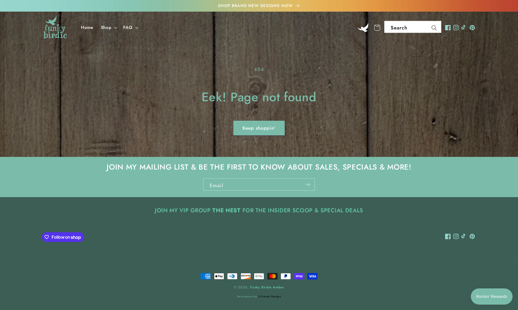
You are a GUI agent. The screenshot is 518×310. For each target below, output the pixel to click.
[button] (108, 27)
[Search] (434, 28)
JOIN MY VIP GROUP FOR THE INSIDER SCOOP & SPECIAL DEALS (259, 210)
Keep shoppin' (259, 128)
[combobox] (412, 27)
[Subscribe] (308, 184)
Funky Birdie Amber (267, 287)
